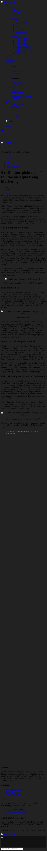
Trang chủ (9, 162)
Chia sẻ (8, 156)
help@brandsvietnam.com (16, 812)
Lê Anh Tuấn (4, 147)
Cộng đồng (10, 165)
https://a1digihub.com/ (25, 433)
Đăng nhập (10, 123)
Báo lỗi (8, 158)
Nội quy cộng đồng (13, 794)
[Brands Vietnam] (8, 2)
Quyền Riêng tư (12, 792)
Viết (2, 130)
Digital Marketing (12, 167)
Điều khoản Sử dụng (14, 790)
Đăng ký (9, 126)
